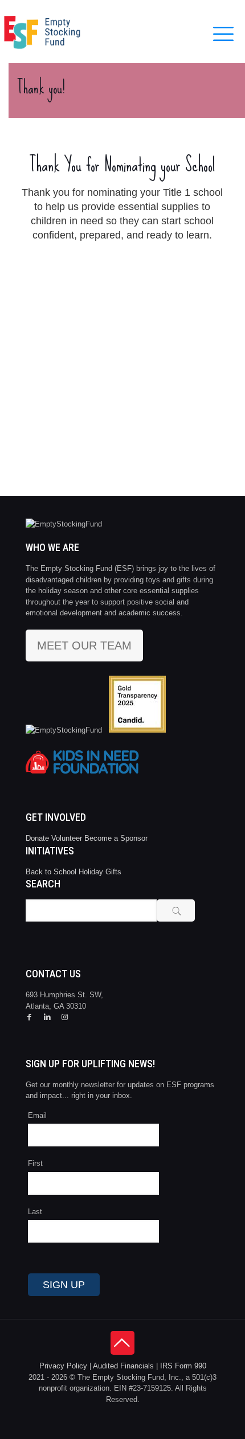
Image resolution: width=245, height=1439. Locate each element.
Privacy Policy (63, 1366)
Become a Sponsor (116, 838)
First (35, 1163)
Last (35, 1211)
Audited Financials (123, 1366)
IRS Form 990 (183, 1366)
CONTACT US (53, 974)
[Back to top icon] (122, 1343)
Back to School (51, 871)
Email (37, 1115)
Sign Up (64, 1284)
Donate (37, 838)
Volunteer (66, 838)
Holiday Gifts (100, 871)
